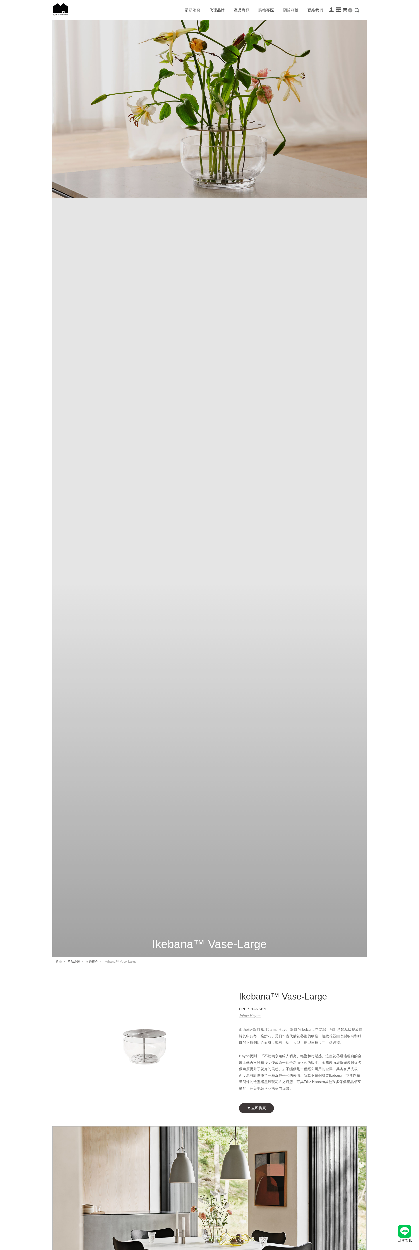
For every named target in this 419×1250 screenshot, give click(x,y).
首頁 (59, 961)
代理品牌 (217, 10)
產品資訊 (242, 10)
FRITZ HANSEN (252, 1009)
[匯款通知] (338, 9)
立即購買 (258, 1108)
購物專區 (266, 10)
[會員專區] (331, 9)
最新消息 (193, 10)
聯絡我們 (315, 10)
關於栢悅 (291, 10)
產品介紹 (73, 961)
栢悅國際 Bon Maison (60, 9)
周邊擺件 (92, 961)
